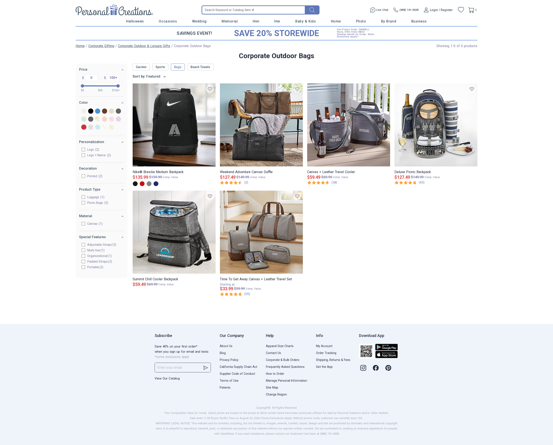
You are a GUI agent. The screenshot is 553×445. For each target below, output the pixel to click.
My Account (324, 346)
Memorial (230, 21)
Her (277, 21)
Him (256, 21)
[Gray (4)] (118, 111)
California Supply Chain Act (238, 366)
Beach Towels (200, 67)
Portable (93, 267)
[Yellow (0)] (111, 127)
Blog (223, 353)
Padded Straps (97, 261)
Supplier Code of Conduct (237, 373)
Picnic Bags (97, 202)
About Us (226, 346)
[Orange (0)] (104, 119)
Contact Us (273, 353)
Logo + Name (98, 155)
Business (419, 21)
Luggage (95, 197)
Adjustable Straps (99, 244)
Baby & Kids (305, 21)
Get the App (324, 366)
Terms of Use (229, 380)
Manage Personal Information (286, 380)
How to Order (275, 373)
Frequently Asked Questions (285, 366)
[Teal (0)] (97, 127)
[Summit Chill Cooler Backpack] (174, 232)
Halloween (135, 21)
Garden (141, 67)
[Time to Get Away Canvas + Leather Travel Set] (261, 232)
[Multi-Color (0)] (97, 119)
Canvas (94, 223)
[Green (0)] (83, 119)
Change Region (276, 394)
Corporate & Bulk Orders (282, 360)
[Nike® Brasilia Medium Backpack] (174, 124)
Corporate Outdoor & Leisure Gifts (144, 46)
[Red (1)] (83, 127)
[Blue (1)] (97, 111)
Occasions (168, 21)
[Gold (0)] (111, 111)
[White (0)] (104, 127)
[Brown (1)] (104, 111)
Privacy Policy (229, 360)
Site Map (272, 387)
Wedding (199, 21)
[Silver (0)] (90, 127)
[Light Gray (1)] (90, 119)
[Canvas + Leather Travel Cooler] (348, 124)
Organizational (97, 256)
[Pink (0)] (111, 119)
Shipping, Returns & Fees (333, 360)
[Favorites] (461, 10)
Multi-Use (93, 250)
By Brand (388, 21)
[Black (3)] (90, 111)
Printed (94, 176)
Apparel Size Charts (280, 346)
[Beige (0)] (83, 111)
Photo (361, 21)
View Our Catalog (167, 378)
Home (336, 21)
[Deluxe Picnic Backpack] (435, 124)
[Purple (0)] (118, 119)
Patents (225, 387)
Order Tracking (326, 353)
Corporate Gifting (101, 46)
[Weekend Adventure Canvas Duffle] (261, 124)
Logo (92, 149)
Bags (177, 67)
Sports (160, 67)
